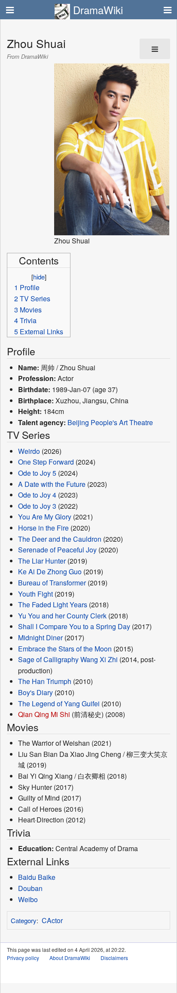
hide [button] (39, 276)
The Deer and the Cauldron (59, 539)
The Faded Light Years (52, 604)
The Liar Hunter (42, 561)
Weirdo (29, 451)
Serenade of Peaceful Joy (57, 550)
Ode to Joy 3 (37, 506)
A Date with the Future (51, 484)
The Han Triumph (44, 681)
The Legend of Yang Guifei (59, 703)
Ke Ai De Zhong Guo (50, 571)
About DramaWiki (69, 957)
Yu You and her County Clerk (62, 616)
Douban (30, 888)
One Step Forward (46, 462)
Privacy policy (23, 957)
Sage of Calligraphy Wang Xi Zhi (68, 659)
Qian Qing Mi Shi (44, 714)
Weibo (28, 899)
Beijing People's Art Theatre (110, 422)
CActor (52, 920)
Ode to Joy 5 (37, 473)
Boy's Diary (35, 692)
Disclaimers (114, 957)
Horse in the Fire (43, 528)
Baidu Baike (36, 877)
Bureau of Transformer (52, 583)
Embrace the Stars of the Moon (65, 649)
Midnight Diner (40, 637)
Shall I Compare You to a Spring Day (74, 626)
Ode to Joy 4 (37, 495)
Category (24, 920)
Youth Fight (35, 594)
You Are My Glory (44, 517)
